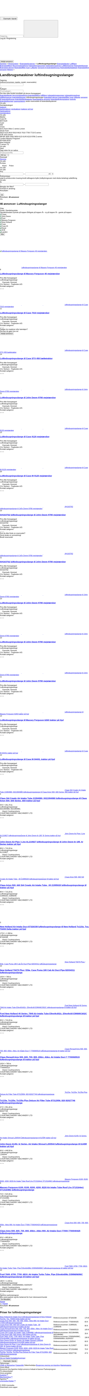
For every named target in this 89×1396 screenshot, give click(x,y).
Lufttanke (33, 68)
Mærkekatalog (65, 1365)
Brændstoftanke (63, 64)
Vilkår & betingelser (7, 1365)
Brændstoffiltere (6, 66)
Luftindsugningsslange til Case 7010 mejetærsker (24, 313)
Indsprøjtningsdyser (53, 66)
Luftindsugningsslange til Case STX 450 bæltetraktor (26, 358)
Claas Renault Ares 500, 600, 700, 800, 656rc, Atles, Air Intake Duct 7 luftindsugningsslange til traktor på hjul (26, 1330)
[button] (44, 49)
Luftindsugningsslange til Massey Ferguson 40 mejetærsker (30, 274)
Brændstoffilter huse (22, 68)
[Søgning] (41, 29)
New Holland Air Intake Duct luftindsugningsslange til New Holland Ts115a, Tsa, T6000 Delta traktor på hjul (25, 1318)
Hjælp (7, 1358)
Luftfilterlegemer (67, 66)
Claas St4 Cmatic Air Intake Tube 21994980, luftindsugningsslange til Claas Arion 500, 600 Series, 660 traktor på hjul (26, 1333)
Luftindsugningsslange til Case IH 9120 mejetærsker (26, 476)
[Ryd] (1, 87)
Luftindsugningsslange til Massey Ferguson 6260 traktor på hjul (32, 720)
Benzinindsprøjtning (20, 66)
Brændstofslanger (81, 66)
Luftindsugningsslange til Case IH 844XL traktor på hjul (27, 759)
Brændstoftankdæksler (69, 68)
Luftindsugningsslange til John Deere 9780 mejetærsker (28, 397)
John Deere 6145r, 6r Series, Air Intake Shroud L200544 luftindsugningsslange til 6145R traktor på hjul (21, 1341)
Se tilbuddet (5, 1299)
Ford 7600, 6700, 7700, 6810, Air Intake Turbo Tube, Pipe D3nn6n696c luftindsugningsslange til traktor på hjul (22, 1337)
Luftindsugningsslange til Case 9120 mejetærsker (24, 436)
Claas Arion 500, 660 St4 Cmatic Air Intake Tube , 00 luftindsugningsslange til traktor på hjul (20, 1326)
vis (2, 195)
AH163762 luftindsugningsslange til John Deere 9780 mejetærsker (33, 515)
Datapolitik (20, 1365)
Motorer (10, 70)
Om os (2, 1358)
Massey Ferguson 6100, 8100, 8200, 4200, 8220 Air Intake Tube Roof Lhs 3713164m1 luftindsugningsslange (26, 1349)
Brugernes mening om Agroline (48, 1365)
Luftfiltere (73, 64)
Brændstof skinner (7, 68)
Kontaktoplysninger (18, 1358)
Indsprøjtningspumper (37, 66)
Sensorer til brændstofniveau (49, 68)
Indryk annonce (7, 333)
